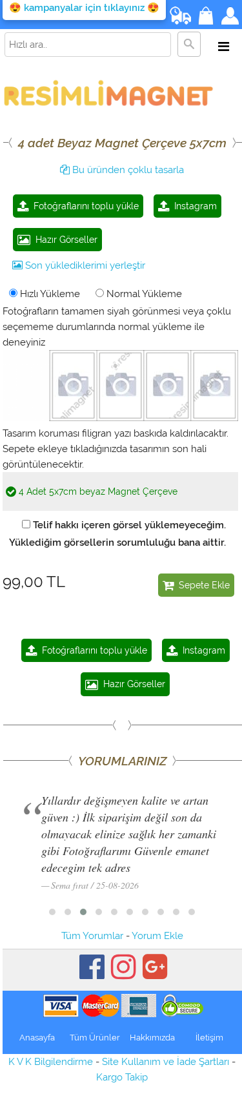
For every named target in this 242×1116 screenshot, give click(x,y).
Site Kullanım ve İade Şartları (165, 1062)
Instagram (193, 206)
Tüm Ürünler (95, 1037)
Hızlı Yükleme (48, 294)
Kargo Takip (122, 1077)
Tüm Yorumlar (92, 936)
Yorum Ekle (157, 936)
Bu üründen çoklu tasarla (127, 170)
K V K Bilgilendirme (50, 1062)
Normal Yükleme (143, 294)
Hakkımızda (152, 1037)
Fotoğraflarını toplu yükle (83, 206)
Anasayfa (37, 1037)
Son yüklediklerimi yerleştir (84, 265)
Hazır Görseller (63, 239)
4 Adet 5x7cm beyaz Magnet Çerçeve (96, 491)
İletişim (209, 1037)
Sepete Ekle (202, 585)
